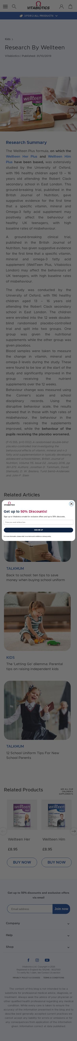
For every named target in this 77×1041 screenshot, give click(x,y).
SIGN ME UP (38, 530)
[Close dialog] (71, 504)
